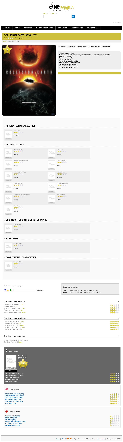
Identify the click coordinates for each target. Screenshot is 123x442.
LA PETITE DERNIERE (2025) (14, 397)
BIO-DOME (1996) (10, 420)
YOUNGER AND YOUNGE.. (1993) (15, 421)
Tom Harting (17, 224)
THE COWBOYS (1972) (12, 377)
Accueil (7, 28)
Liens (57, 439)
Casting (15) (95, 47)
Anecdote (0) (105, 47)
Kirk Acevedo (18, 149)
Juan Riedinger (18, 206)
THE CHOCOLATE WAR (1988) (14, 394)
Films (17, 28)
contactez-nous (100, 439)
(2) (83, 47)
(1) (71, 47)
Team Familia (93, 28)
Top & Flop (62, 28)
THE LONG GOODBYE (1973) (14, 373)
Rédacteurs (77, 28)
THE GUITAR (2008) (11, 418)
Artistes (28, 28)
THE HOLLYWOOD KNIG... (13, 305)
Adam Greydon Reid (20, 172)
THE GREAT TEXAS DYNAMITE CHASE (17, 340)
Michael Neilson (71, 64)
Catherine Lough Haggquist (22, 194)
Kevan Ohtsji (61, 194)
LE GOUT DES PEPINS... (12, 327)
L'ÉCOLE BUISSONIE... (12, 310)
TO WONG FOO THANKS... (13, 308)
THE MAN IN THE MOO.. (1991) (14, 375)
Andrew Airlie (61, 172)
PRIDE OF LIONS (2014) (12, 425)
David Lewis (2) (18, 183)
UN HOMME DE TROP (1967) (14, 401)
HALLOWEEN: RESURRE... (13, 312)
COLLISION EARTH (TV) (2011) (21, 35)
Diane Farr (60, 149)
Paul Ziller (17, 130)
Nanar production (44, 28)
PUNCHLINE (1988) (11, 381)
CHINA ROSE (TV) (10, 307)
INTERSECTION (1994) (12, 379)
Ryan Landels (18, 243)
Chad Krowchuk (62, 160)
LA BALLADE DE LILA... (12, 329)
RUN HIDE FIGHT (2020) (12, 416)
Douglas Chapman (62, 183)
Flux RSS (64, 439)
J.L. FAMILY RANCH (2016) (13, 423)
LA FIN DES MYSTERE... (12, 321)
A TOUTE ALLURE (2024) (13, 399)
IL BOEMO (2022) (10, 403)
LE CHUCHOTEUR (11, 323)
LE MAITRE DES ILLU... (12, 325)
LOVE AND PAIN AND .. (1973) (14, 396)
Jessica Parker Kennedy (21, 160)
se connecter (117, 22)
